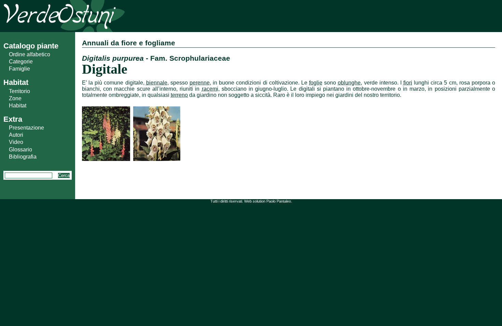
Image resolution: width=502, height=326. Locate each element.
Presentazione (26, 128)
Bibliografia (23, 157)
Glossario (20, 149)
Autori (16, 135)
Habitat (17, 105)
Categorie (21, 61)
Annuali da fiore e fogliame (128, 43)
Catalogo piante (30, 46)
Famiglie (19, 69)
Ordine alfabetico (29, 54)
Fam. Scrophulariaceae (190, 58)
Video (16, 142)
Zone (15, 98)
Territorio (19, 91)
